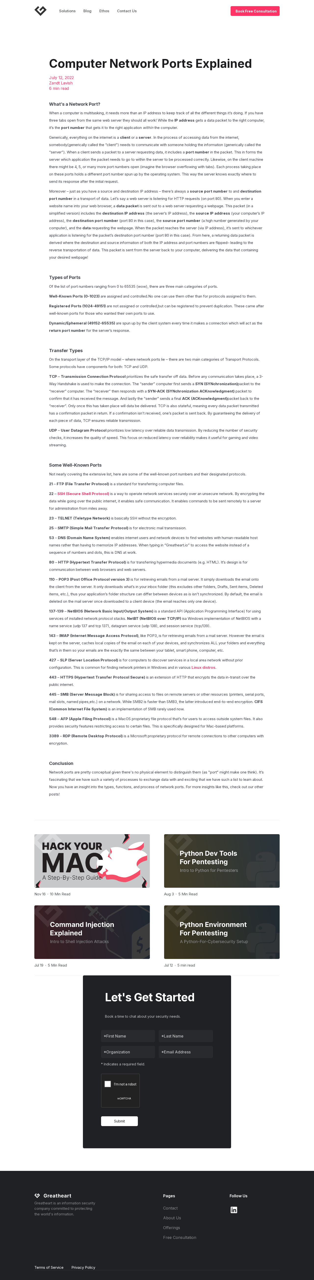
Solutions (67, 11)
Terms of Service (49, 1267)
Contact (170, 1208)
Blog (87, 11)
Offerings (171, 1227)
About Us (172, 1217)
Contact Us (127, 11)
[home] (42, 11)
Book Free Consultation (256, 11)
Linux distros (203, 667)
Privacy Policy (83, 1267)
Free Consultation (179, 1237)
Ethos (104, 11)
